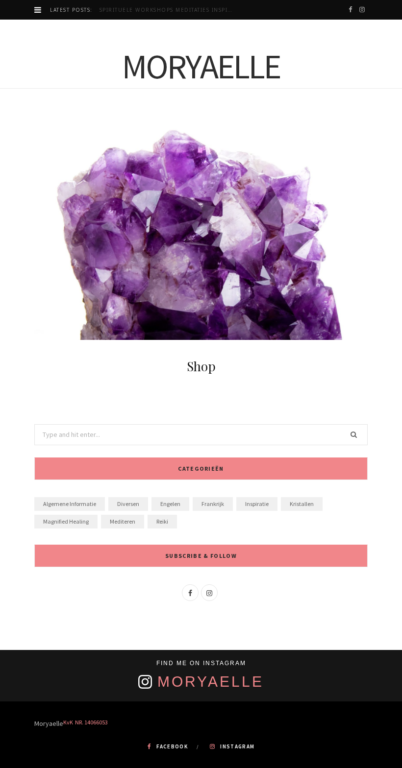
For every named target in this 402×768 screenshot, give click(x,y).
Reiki (162, 521)
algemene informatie (69, 503)
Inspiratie (257, 503)
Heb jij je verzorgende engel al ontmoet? (169, 10)
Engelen (170, 503)
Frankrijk (212, 503)
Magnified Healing (66, 521)
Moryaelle (210, 681)
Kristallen (302, 503)
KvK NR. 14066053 (85, 722)
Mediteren (122, 521)
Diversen (128, 503)
